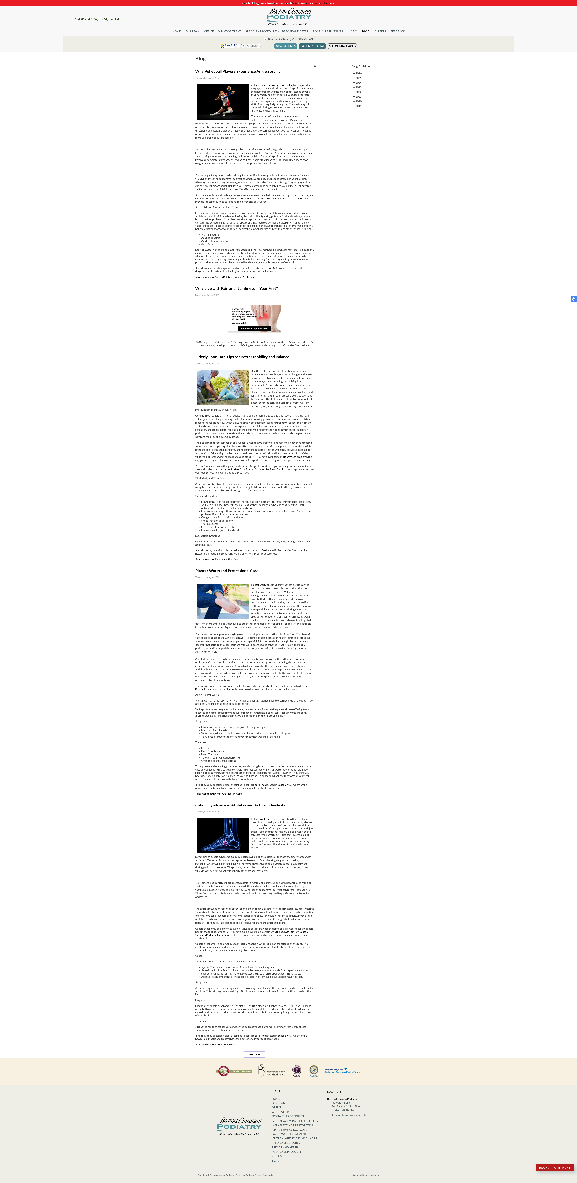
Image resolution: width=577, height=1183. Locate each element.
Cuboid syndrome (261, 819)
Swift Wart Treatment (289, 1134)
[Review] (258, 47)
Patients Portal (312, 46)
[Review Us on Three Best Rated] (227, 47)
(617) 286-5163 (301, 39)
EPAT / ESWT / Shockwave (289, 1129)
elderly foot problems (295, 456)
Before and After (295, 31)
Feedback (398, 31)
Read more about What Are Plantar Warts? (219, 793)
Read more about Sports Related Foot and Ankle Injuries (226, 277)
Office (209, 31)
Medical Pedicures (286, 1142)
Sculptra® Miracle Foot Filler (295, 1121)
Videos (352, 31)
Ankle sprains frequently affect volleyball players (278, 85)
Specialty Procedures (261, 31)
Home (176, 31)
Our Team (192, 31)
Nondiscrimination (370, 1175)
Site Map (357, 1175)
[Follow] (243, 47)
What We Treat (229, 31)
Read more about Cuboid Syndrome (215, 1044)
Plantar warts (258, 584)
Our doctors (298, 198)
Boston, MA (270, 268)
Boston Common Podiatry (275, 198)
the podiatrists (248, 198)
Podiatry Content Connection (260, 1175)
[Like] (238, 47)
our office (246, 268)
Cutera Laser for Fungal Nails (294, 1138)
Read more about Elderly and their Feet (217, 559)
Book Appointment (555, 1167)
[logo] (288, 16)
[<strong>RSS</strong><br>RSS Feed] (315, 66)
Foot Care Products (328, 31)
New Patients (286, 46)
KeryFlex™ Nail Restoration (293, 1125)
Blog (365, 31)
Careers (380, 31)
